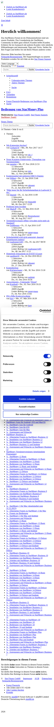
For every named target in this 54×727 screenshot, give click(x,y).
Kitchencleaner (16, 270)
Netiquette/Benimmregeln (11, 57)
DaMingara (14, 225)
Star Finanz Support (42, 59)
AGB (37, 678)
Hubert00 (32, 202)
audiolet (31, 277)
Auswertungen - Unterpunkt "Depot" (21, 282)
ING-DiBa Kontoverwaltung (18, 296)
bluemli (13, 195)
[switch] (47, 364)
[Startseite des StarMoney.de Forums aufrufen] (2, 2)
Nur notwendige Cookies (27, 414)
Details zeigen (39, 391)
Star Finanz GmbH (22, 115)
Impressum (27, 678)
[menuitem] (22, 80)
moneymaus (33, 232)
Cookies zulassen (27, 399)
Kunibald (14, 284)
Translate (20, 66)
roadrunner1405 (16, 242)
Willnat (13, 178)
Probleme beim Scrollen (16, 206)
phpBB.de (30, 699)
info (29, 171)
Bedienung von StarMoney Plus (22, 109)
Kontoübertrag (12, 268)
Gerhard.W (14, 148)
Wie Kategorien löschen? (16, 145)
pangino (13, 164)
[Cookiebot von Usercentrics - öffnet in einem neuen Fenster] (39, 311)
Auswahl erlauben (27, 406)
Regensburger (34, 216)
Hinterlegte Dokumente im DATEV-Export (24, 254)
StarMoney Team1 (8, 117)
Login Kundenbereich (15, 9)
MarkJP (13, 209)
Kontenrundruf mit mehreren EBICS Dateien (25, 176)
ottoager (31, 185)
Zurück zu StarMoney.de (16, 7)
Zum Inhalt (5, 20)
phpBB (15, 697)
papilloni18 (14, 256)
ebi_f (30, 155)
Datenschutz (47, 678)
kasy (12, 298)
